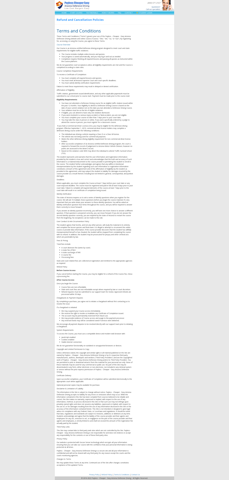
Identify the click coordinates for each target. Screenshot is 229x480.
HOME (64, 13)
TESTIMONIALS (92, 13)
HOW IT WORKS (108, 13)
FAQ (119, 13)
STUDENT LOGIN (145, 13)
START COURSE (76, 13)
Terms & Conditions (121, 474)
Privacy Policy (94, 474)
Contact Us (135, 474)
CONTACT (129, 13)
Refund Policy (106, 474)
